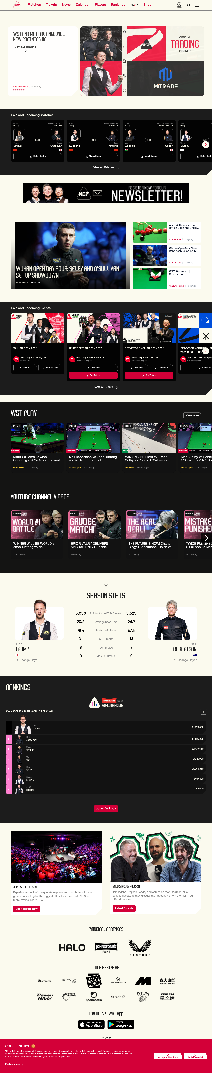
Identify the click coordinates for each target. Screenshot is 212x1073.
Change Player (29, 660)
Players (100, 4)
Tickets (51, 4)
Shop (147, 4)
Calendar (83, 4)
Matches (34, 4)
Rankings (118, 4)
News (66, 4)
